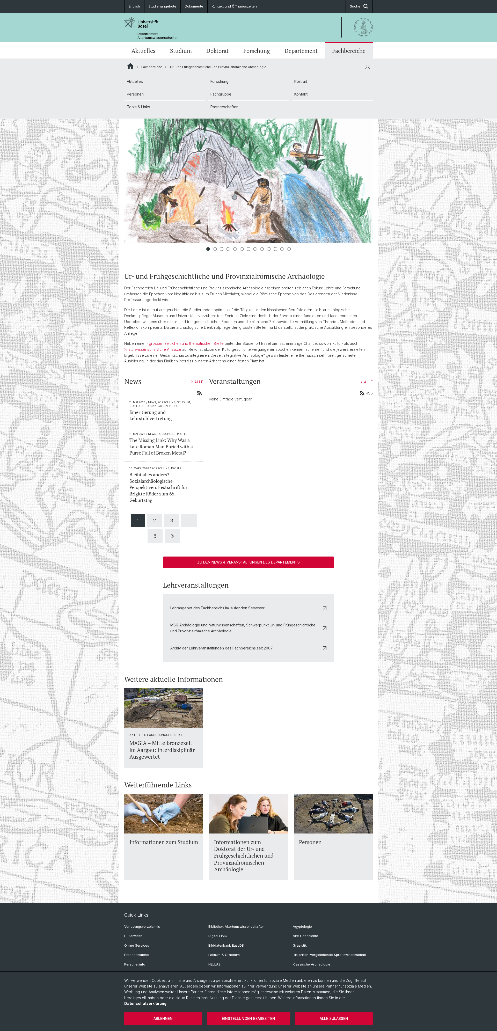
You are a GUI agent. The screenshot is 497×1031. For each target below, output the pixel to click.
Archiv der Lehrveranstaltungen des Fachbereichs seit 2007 (221, 648)
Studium (181, 50)
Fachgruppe (220, 94)
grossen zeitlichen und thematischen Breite (186, 343)
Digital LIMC (217, 936)
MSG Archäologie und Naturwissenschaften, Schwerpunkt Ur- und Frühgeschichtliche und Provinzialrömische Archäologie (243, 628)
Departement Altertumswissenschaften (158, 36)
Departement (301, 50)
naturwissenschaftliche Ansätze (153, 349)
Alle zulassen (334, 1018)
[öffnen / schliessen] (367, 67)
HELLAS (214, 964)
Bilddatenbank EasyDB (226, 945)
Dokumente (194, 6)
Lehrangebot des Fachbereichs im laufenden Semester (217, 608)
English (134, 6)
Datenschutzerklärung (145, 1003)
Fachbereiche (349, 50)
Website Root (130, 66)
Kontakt (301, 94)
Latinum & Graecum (224, 955)
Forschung (256, 50)
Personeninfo (134, 964)
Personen (135, 94)
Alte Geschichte (305, 936)
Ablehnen (163, 1018)
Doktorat (217, 50)
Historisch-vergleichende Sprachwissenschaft (329, 955)
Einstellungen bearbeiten (248, 1018)
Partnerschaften (224, 107)
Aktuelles (143, 50)
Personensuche (136, 955)
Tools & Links (138, 107)
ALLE (198, 382)
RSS (369, 393)
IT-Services (133, 936)
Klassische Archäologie (311, 964)
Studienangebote (162, 6)
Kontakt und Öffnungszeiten (234, 6)
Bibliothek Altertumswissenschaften (236, 926)
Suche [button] (355, 6)
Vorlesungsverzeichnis (142, 926)
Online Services (136, 945)
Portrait (300, 81)
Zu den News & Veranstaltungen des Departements (248, 562)
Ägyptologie (302, 926)
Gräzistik (300, 945)
